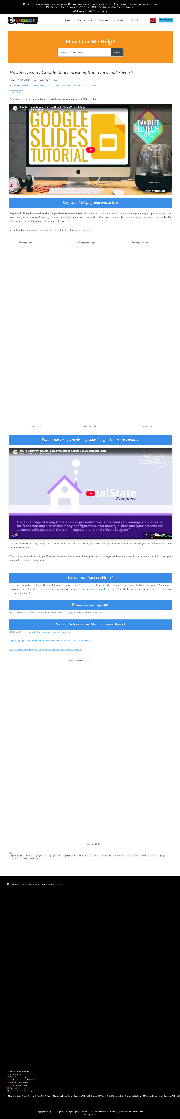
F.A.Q (23, 589)
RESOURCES (119, 20)
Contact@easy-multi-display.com (23, 1091)
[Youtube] (135, 4)
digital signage (16, 855)
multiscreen (119, 855)
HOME (67, 20)
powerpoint (133, 855)
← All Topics (16, 92)
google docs (41, 855)
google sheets (55, 855)
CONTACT (134, 20)
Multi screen (106, 855)
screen (152, 855)
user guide (47, 589)
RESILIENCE (89, 20)
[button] (71, 20)
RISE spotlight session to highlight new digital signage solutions (40, 632)
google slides (70, 855)
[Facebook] (68, 7)
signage (162, 855)
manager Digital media (88, 855)
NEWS (78, 20)
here (71, 612)
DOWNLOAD (166, 20)
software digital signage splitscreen (24, 858)
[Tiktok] (112, 7)
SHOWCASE (104, 20)
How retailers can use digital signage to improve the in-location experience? (45, 649)
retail (144, 855)
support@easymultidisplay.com (100, 589)
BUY (152, 20)
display (29, 855)
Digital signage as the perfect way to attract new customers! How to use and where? (49, 640)
